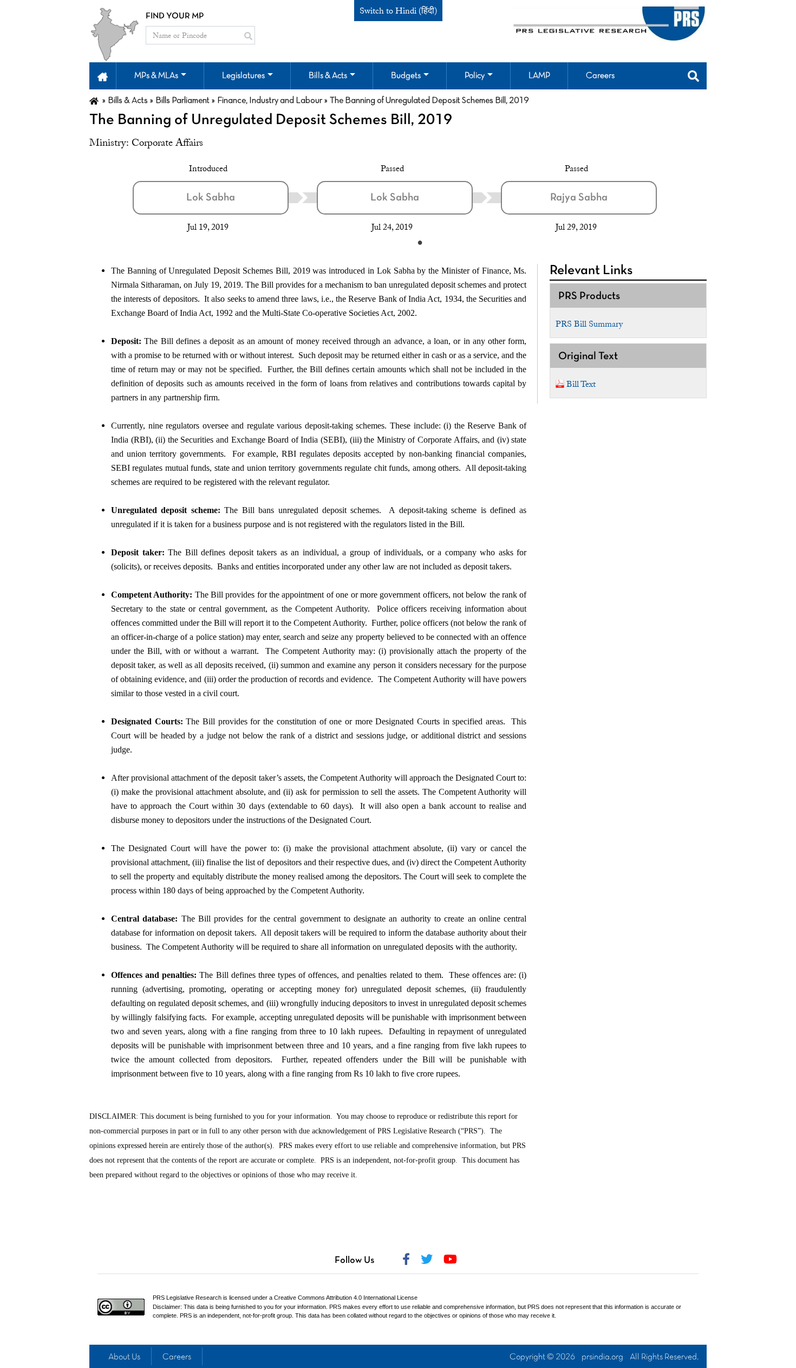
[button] (102, 75)
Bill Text (581, 384)
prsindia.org (602, 1357)
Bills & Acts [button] (328, 76)
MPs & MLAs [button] (156, 76)
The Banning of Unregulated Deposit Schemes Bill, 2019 (270, 120)
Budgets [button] (406, 76)
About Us (124, 1357)
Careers (176, 1357)
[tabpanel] (225, 197)
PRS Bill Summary (589, 324)
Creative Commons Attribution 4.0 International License (345, 1297)
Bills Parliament (182, 101)
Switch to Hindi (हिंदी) (398, 10)
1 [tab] (419, 242)
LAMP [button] (539, 76)
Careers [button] (600, 76)
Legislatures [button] (243, 76)
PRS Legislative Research (187, 1297)
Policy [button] (475, 76)
